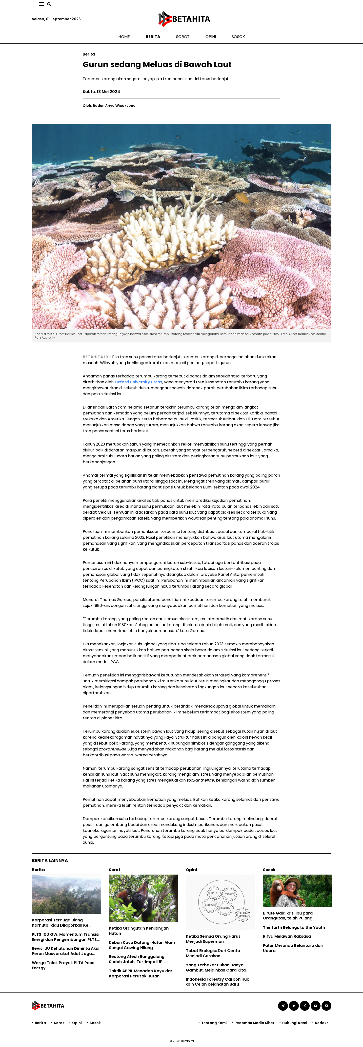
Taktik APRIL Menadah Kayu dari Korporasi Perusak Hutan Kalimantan (141, 976)
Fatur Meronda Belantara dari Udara (293, 948)
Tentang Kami (214, 1023)
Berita (153, 36)
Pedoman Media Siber (254, 1023)
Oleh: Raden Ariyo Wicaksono (109, 105)
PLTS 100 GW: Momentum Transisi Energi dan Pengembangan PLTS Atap (65, 940)
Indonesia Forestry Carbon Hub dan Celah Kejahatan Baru (217, 981)
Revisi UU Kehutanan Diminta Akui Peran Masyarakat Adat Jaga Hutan (65, 954)
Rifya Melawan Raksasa (287, 936)
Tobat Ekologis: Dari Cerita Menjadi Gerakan (213, 953)
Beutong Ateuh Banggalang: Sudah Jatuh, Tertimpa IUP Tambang (137, 962)
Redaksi (322, 1023)
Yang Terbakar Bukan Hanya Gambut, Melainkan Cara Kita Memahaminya (216, 970)
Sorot (183, 36)
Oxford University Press (138, 382)
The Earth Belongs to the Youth (294, 927)
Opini (210, 36)
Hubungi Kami (294, 1023)
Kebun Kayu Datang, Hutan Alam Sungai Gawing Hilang (142, 945)
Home (124, 36)
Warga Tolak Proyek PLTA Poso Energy (63, 965)
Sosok (238, 36)
